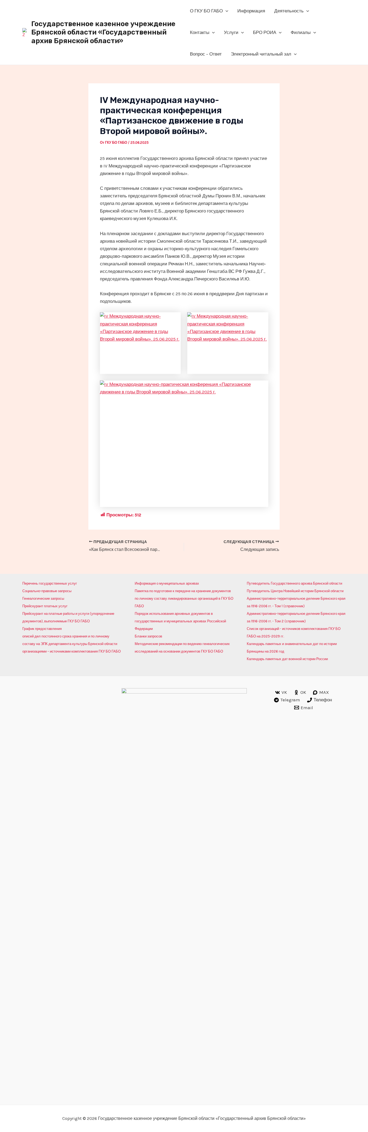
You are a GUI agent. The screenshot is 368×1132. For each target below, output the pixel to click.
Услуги (231, 32)
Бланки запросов (148, 636)
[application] (225, 11)
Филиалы (301, 32)
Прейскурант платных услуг (45, 606)
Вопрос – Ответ (206, 54)
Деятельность (289, 10)
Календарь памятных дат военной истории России (287, 659)
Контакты (199, 32)
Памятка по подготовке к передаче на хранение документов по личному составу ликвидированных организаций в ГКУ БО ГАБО (184, 598)
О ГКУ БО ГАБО (206, 10)
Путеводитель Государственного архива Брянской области (294, 583)
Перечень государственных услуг (49, 583)
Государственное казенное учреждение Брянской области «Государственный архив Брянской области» (103, 32)
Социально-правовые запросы (46, 591)
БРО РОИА (264, 32)
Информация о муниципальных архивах (167, 583)
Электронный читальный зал (261, 54)
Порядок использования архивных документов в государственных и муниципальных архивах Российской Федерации (180, 621)
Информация (251, 10)
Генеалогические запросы (43, 598)
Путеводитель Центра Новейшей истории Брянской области (295, 591)
